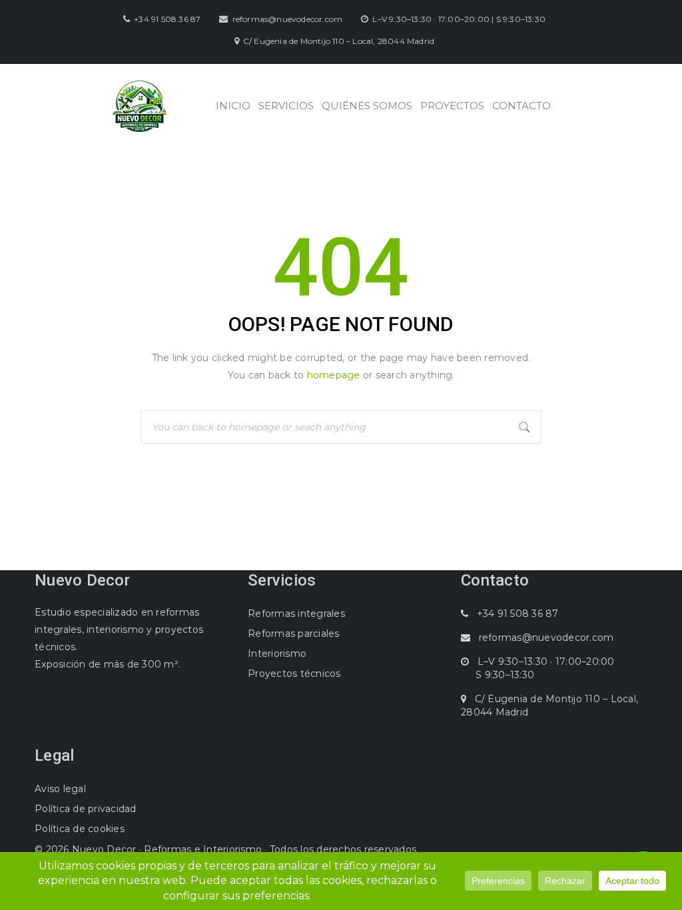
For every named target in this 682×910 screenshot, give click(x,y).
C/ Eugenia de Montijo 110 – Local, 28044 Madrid (338, 41)
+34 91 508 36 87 (167, 19)
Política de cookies (80, 829)
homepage (333, 375)
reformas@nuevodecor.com (287, 19)
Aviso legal (60, 789)
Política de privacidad (86, 809)
